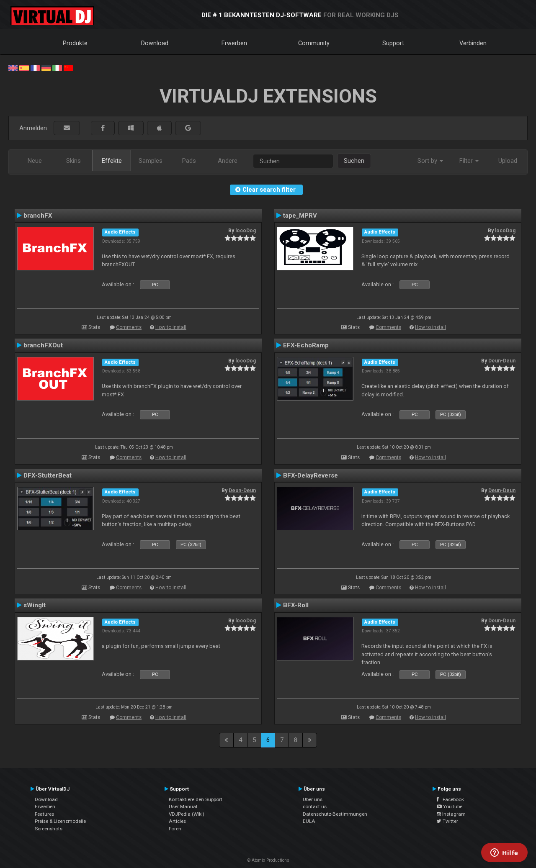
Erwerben (234, 43)
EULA (309, 821)
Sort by (428, 160)
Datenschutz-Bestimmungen (335, 814)
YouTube (452, 806)
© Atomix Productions (268, 860)
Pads (189, 160)
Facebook (451, 799)
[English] (13, 67)
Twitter (449, 821)
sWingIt (34, 605)
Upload (507, 160)
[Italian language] (57, 67)
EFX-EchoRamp (306, 345)
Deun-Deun (501, 361)
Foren (175, 829)
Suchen (354, 160)
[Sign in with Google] (188, 128)
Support (393, 43)
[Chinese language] (68, 67)
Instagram (453, 814)
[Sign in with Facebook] (103, 128)
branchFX (37, 215)
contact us (315, 806)
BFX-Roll (296, 605)
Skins (73, 160)
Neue (35, 160)
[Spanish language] (23, 67)
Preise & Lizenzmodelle (60, 821)
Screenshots (48, 829)
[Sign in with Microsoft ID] (131, 128)
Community (314, 43)
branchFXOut (43, 345)
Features (44, 814)
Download (154, 43)
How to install (170, 327)
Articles (177, 821)
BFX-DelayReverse (310, 475)
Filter (466, 160)
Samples (150, 160)
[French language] (35, 67)
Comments (129, 327)
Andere (227, 160)
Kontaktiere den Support (195, 799)
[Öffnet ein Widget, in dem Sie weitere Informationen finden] (504, 853)
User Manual (183, 806)
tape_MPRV (300, 215)
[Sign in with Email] (67, 128)
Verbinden (473, 43)
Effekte (112, 160)
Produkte (75, 43)
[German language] (46, 67)
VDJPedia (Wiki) (186, 814)
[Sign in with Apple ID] (159, 128)
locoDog (245, 231)
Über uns (312, 799)
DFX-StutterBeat (47, 475)
